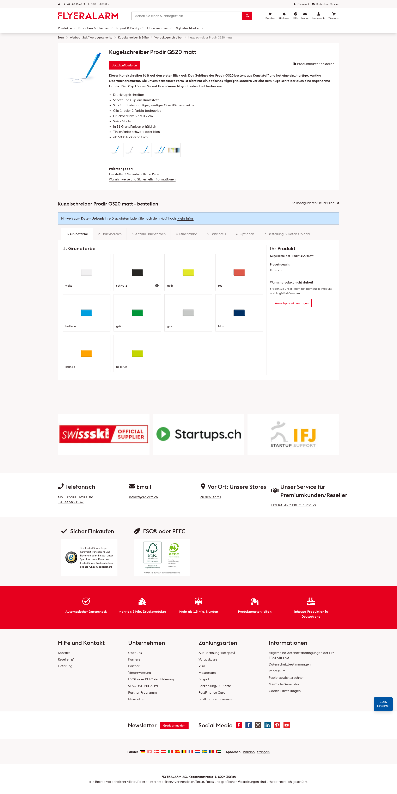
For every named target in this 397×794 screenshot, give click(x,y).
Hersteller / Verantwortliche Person (135, 174)
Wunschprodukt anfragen (292, 303)
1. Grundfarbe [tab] (77, 234)
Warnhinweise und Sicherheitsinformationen (142, 179)
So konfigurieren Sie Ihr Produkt (315, 203)
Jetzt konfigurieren (124, 65)
